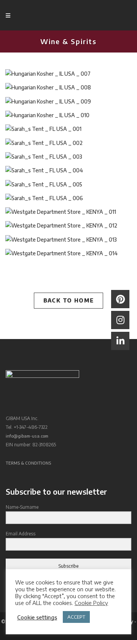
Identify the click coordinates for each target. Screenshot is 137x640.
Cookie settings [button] (37, 617)
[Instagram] (120, 320)
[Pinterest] (120, 299)
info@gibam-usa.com (27, 435)
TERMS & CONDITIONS (28, 462)
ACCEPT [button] (76, 617)
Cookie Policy (91, 602)
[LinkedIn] (120, 341)
